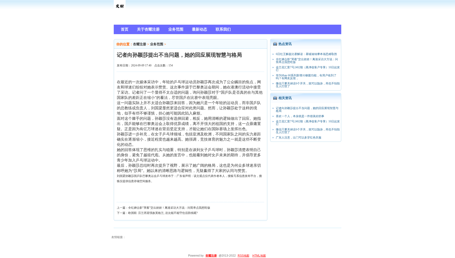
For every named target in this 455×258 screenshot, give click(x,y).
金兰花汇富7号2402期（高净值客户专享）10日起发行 (308, 69)
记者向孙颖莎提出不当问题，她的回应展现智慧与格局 (307, 109)
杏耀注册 (139, 44)
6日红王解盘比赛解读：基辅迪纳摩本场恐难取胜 (306, 54)
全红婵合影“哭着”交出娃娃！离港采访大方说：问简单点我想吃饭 (169, 207)
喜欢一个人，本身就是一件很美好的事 (300, 116)
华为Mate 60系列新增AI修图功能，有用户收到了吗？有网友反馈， (306, 77)
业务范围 (156, 44)
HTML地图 (259, 255)
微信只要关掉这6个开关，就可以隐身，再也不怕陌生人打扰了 (308, 85)
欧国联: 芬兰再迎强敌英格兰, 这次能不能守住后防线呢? (163, 213)
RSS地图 (243, 255)
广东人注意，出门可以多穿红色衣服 (298, 137)
